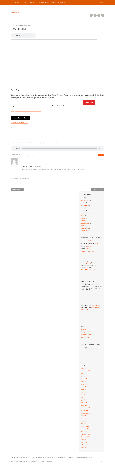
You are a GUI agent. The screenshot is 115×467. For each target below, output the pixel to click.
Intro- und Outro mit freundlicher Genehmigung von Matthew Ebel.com (54, 457)
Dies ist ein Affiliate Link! (19, 123)
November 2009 (85, 437)
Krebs (32, 157)
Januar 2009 (84, 447)
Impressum (22, 461)
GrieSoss (24, 157)
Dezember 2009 (85, 434)
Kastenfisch (37, 166)
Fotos (82, 208)
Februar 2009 (84, 444)
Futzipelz (83, 241)
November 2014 (85, 384)
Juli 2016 (83, 376)
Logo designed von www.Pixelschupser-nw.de (23, 457)
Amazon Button (95, 306)
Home (12, 2)
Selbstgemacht (85, 223)
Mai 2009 (83, 439)
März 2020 (84, 373)
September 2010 (85, 429)
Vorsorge (36, 157)
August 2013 (84, 392)
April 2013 (84, 400)
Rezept (83, 220)
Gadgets (83, 210)
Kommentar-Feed (86, 334)
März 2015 (84, 379)
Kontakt (32, 2)
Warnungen (84, 230)
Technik (83, 225)
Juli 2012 (83, 418)
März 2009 (84, 442)
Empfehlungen (85, 200)
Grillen (28, 157)
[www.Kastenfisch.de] (92, 353)
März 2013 (84, 402)
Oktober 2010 (85, 426)
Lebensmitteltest (86, 213)
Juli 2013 (83, 394)
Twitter (102, 15)
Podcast (17, 2)
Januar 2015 (84, 381)
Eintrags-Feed (85, 332)
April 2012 (84, 423)
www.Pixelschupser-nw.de (90, 264)
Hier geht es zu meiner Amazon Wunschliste (26, 111)
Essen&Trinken (85, 205)
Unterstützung (43, 2)
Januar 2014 (84, 387)
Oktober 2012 (85, 410)
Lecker (82, 215)
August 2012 (84, 416)
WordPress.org (85, 337)
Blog (25, 2)
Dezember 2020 (85, 371)
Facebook (98, 15)
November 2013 (85, 389)
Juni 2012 (83, 421)
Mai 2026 (83, 368)
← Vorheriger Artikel (97, 189)
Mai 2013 (83, 397)
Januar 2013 (84, 405)
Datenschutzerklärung (58, 2)
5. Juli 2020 (14, 25)
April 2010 (84, 431)
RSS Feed (91, 15)
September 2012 (85, 413)
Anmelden (83, 329)
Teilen (102, 155)
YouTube (95, 15)
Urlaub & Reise (85, 228)
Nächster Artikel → (17, 189)
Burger (19, 157)
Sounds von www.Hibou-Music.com (83, 457)
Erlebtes (83, 203)
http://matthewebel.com (88, 269)
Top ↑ (102, 461)
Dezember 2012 (85, 408)
